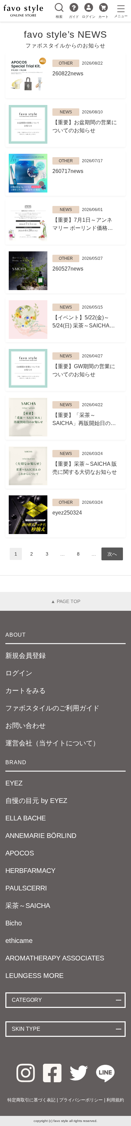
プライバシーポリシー (81, 1099)
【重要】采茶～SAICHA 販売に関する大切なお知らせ (84, 468)
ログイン (88, 17)
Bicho (13, 923)
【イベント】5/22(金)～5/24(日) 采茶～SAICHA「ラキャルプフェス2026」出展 (81, 322)
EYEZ (14, 783)
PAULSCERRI (26, 888)
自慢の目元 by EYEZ (36, 800)
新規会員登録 (25, 655)
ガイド (74, 17)
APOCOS (19, 853)
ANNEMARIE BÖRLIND (40, 835)
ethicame (19, 940)
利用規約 (115, 1099)
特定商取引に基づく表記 (31, 1099)
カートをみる (25, 690)
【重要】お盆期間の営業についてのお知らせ (84, 126)
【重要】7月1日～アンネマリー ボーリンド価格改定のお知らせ (82, 224)
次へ (112, 554)
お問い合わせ (25, 725)
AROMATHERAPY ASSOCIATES (54, 958)
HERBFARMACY (30, 870)
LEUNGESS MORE (34, 975)
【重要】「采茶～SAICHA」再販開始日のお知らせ (84, 419)
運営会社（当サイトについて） (52, 743)
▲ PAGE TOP (65, 601)
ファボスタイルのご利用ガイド (52, 708)
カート (103, 17)
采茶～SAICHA (27, 905)
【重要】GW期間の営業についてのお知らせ (83, 370)
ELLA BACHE (25, 818)
